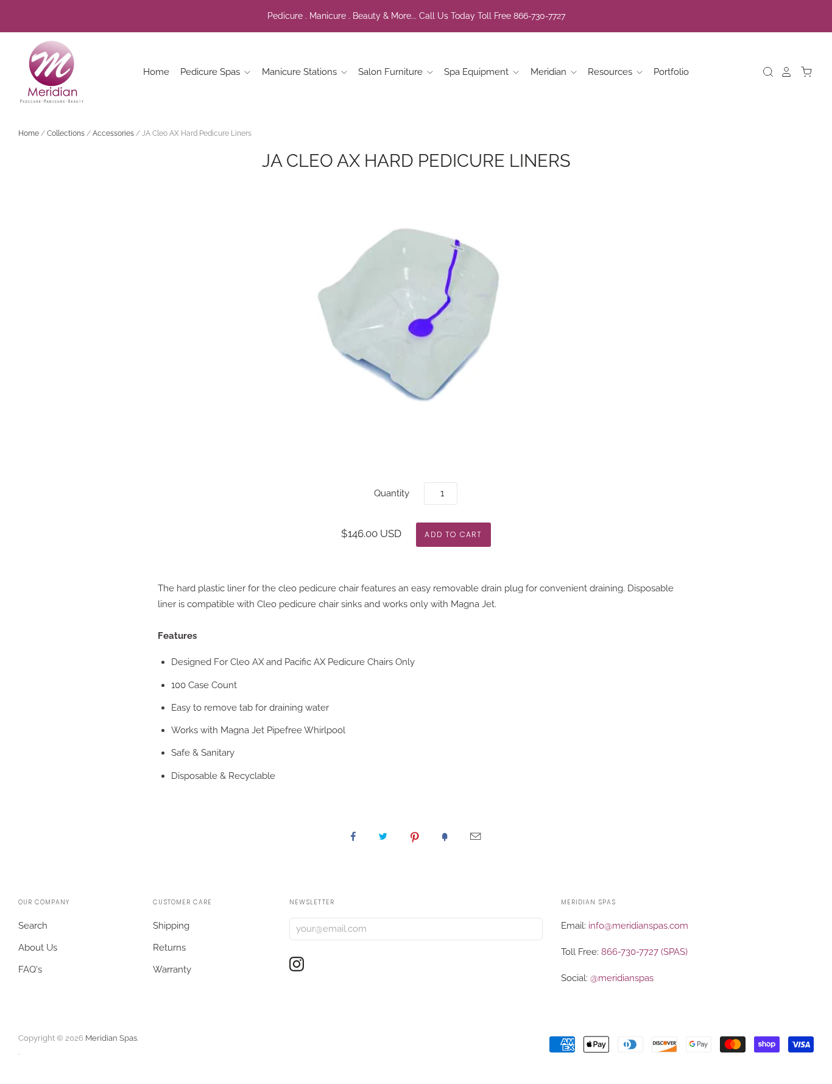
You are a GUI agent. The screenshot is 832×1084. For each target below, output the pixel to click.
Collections (66, 133)
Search (33, 925)
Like (353, 836)
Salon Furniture (391, 71)
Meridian (550, 71)
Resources (611, 71)
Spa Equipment (477, 71)
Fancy (445, 836)
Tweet (383, 836)
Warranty (172, 969)
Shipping (171, 925)
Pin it (415, 836)
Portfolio (671, 71)
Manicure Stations (300, 71)
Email (475, 836)
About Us (37, 947)
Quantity (391, 493)
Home (156, 71)
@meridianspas (622, 978)
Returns (169, 947)
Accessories (113, 133)
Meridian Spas (111, 1038)
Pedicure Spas (211, 71)
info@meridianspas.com (638, 925)
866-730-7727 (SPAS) (644, 951)
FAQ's (30, 969)
